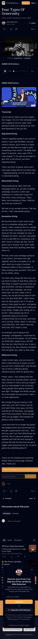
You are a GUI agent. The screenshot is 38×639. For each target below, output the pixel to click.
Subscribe (19, 602)
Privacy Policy (26, 619)
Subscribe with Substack (20, 610)
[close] (32, 569)
